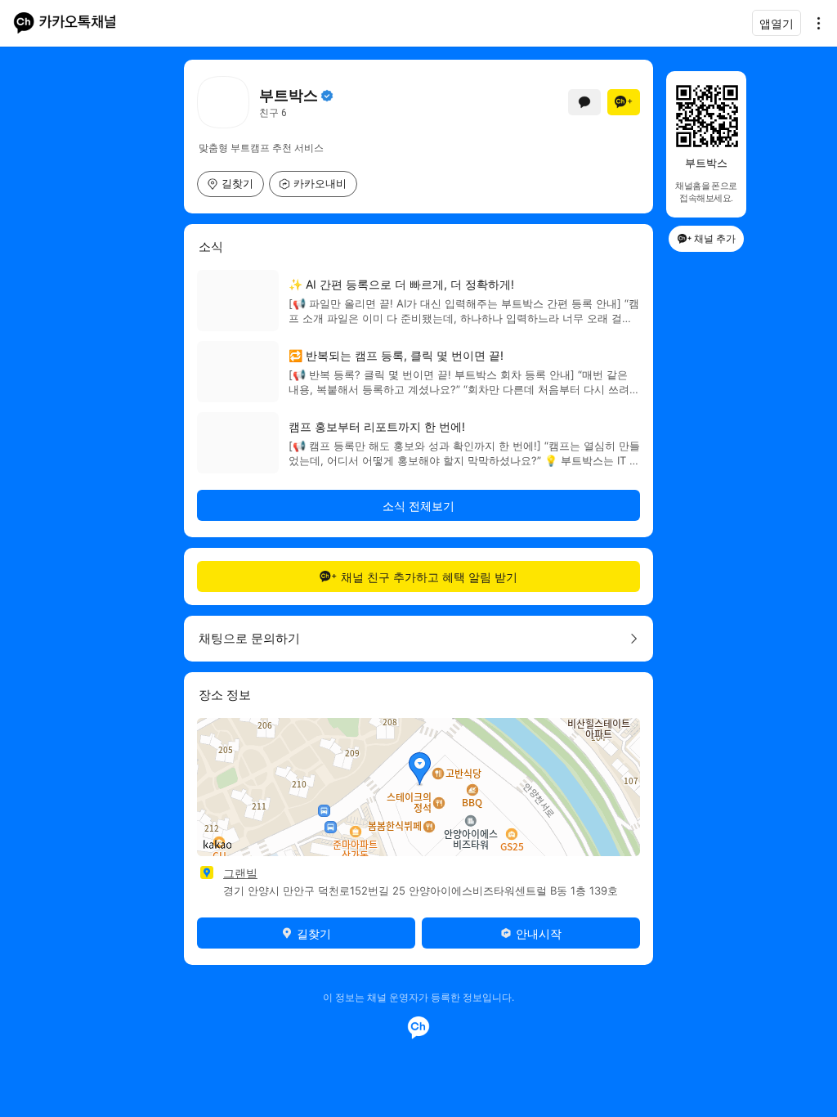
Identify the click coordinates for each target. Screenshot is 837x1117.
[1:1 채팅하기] (584, 102)
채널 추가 (715, 238)
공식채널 (326, 95)
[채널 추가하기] (623, 102)
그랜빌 (240, 873)
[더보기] (814, 23)
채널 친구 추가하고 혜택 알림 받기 (429, 577)
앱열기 (776, 23)
